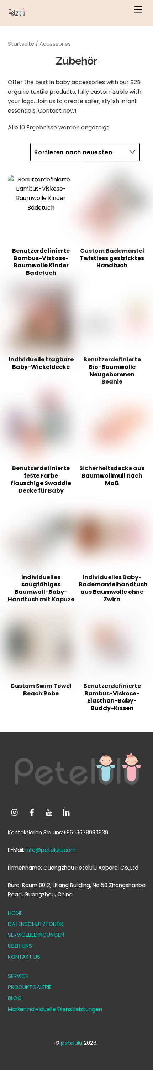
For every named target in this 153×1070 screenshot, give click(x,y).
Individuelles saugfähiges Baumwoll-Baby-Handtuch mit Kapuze (41, 588)
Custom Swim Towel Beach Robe (41, 690)
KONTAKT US (24, 957)
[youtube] (49, 812)
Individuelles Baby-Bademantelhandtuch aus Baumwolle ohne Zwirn (112, 588)
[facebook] (32, 812)
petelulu (71, 1042)
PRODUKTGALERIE (30, 987)
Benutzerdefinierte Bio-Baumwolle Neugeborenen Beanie (112, 371)
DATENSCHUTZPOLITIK (36, 924)
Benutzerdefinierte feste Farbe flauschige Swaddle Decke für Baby (41, 479)
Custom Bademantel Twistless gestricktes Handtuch (112, 258)
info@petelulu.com (51, 850)
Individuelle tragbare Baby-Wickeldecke (41, 363)
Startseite (21, 43)
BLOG (15, 998)
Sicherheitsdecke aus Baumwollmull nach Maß (111, 476)
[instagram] (15, 812)
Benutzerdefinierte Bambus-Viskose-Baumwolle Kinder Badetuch (41, 262)
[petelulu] (17, 16)
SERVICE (18, 976)
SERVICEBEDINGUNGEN (36, 934)
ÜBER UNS (20, 946)
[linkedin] (66, 812)
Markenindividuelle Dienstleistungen (55, 1009)
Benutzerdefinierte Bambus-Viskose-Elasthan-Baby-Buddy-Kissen (112, 697)
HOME (15, 913)
